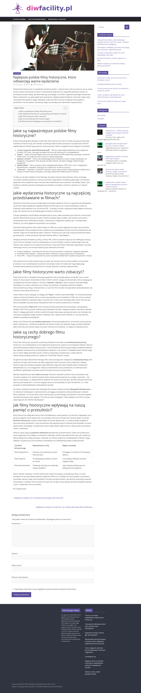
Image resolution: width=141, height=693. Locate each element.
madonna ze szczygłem (67, 625)
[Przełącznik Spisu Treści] (64, 108)
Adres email (17, 565)
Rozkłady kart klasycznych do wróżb (109, 84)
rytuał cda (76, 631)
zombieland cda (65, 641)
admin (28, 85)
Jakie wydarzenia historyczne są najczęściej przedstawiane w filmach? (43, 114)
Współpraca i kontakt (57, 19)
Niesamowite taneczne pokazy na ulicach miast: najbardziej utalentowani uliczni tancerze (95, 641)
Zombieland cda (90, 657)
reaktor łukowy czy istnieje (74, 629)
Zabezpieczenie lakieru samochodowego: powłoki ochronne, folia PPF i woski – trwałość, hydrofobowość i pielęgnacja (113, 42)
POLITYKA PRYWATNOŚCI (37, 19)
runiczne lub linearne (67, 631)
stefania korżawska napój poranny (70, 633)
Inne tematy (101, 115)
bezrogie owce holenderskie (69, 615)
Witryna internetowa (20, 577)
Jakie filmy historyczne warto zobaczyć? (32, 116)
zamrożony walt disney (74, 639)
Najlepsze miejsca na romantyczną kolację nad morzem (37, 498)
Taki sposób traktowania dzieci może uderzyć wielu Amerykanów (95, 626)
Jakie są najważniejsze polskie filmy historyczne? (35, 111)
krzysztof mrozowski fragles (71, 623)
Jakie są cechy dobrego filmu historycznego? (34, 119)
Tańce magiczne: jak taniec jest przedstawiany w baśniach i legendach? (95, 650)
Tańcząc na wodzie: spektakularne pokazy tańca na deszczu (94, 617)
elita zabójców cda (72, 617)
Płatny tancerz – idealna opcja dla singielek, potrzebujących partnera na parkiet (117, 133)
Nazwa (15, 553)
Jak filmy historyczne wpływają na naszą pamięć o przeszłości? (40, 121)
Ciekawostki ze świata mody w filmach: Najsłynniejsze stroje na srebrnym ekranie (116, 184)
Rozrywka (17, 73)
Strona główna (19, 19)
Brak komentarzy (38, 85)
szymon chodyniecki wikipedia (69, 635)
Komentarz (17, 523)
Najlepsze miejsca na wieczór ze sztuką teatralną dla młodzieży (65, 507)
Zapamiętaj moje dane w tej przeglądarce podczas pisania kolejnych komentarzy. (45, 589)
